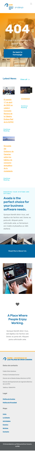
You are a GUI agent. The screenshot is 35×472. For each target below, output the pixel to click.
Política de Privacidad (10, 402)
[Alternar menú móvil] (31, 4)
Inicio (4, 414)
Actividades (7, 421)
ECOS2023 (25, 99)
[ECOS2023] (26, 90)
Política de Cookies (9, 399)
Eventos (5, 425)
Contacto (6, 432)
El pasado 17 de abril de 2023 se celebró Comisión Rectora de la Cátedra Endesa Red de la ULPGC (9, 111)
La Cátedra (6, 418)
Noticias (5, 428)
